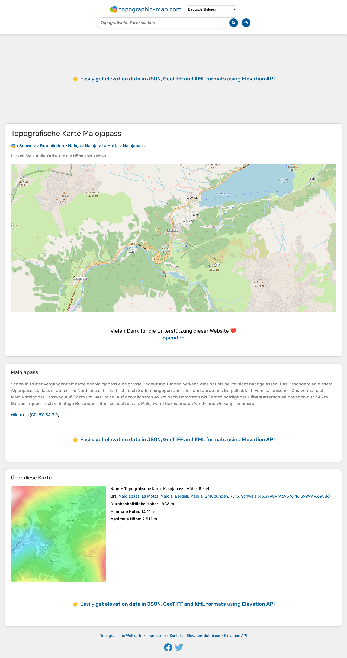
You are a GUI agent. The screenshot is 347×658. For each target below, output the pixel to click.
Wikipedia (20, 414)
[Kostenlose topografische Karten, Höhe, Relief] (13, 145)
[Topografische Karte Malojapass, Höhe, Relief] (58, 534)
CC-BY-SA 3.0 (44, 414)
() (224, 496)
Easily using (177, 79)
